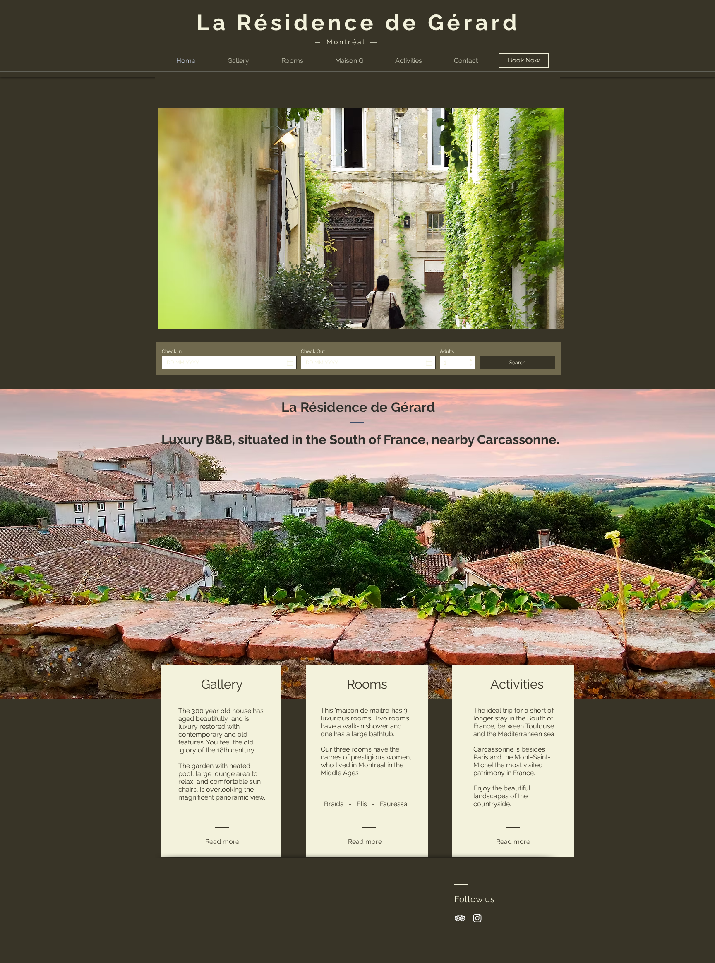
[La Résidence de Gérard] (477, 918)
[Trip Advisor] (459, 918)
